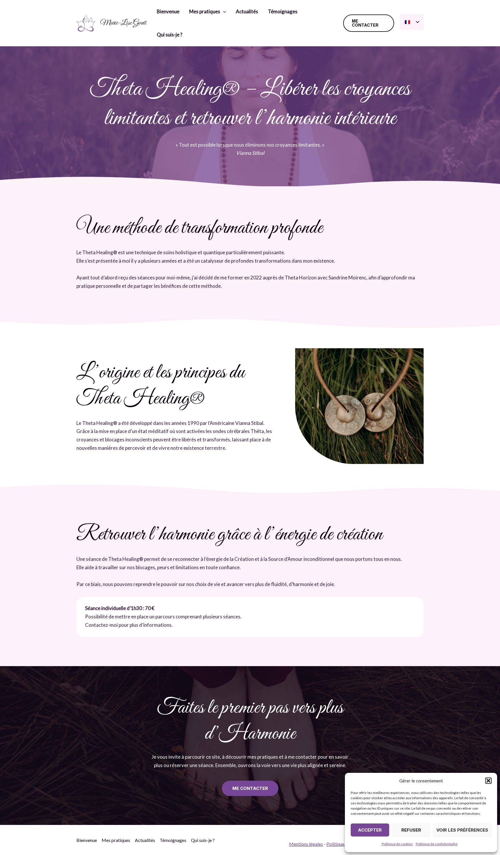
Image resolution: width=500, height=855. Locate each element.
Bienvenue (168, 11)
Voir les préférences (462, 830)
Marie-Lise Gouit (123, 22)
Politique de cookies (397, 844)
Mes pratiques (204, 11)
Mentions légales (306, 844)
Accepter (370, 830)
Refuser (411, 830)
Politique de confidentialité (436, 844)
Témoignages (282, 11)
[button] (488, 781)
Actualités (247, 11)
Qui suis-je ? (169, 35)
